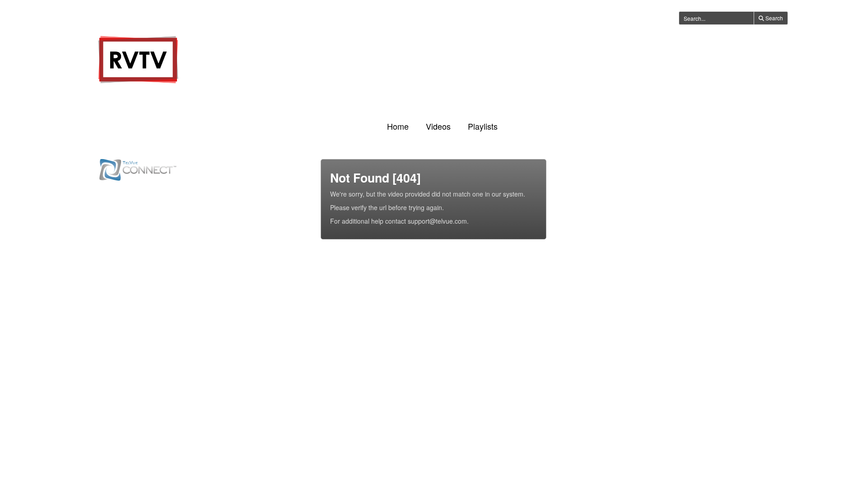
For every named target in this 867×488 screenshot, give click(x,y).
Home (398, 126)
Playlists (483, 126)
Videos (438, 126)
